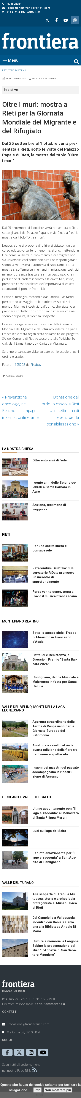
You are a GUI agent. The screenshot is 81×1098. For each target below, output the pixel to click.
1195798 (19, 365)
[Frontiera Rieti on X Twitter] (47, 20)
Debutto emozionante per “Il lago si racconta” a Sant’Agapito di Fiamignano (54, 857)
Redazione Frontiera (44, 78)
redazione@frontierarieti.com (29, 8)
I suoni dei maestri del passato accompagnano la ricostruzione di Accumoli (55, 772)
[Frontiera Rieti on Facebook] (56, 20)
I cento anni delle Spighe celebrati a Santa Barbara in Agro (54, 487)
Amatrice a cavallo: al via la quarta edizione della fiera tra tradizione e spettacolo (54, 749)
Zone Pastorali (17, 70)
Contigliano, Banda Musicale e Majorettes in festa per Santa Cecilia (55, 681)
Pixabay (35, 365)
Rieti (4, 70)
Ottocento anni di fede (49, 460)
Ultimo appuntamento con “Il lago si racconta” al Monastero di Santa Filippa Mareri (55, 813)
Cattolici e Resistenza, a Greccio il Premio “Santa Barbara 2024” (54, 659)
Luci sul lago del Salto (49, 831)
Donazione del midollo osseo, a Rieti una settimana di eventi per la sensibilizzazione (60, 410)
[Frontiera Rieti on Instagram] (75, 20)
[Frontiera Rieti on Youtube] (66, 20)
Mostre (20, 376)
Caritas (10, 376)
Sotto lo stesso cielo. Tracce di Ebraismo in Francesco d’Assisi (54, 637)
